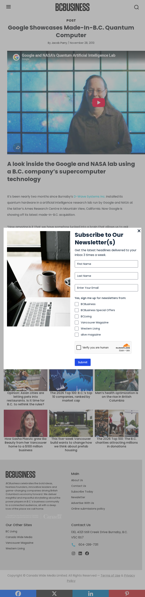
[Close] (139, 231)
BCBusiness (88, 304)
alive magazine (91, 335)
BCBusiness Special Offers (98, 310)
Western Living (90, 328)
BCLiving (86, 316)
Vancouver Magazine (95, 322)
